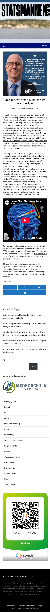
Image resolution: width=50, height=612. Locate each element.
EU (5, 412)
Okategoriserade (12, 457)
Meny (44, 45)
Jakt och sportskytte (13, 440)
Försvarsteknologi (12, 423)
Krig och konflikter (12, 446)
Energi (7, 407)
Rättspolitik (9, 468)
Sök (4, 360)
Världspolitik (9, 484)
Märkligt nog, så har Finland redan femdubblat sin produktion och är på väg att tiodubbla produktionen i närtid (25, 141)
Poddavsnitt (9, 462)
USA (6, 479)
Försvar (7, 418)
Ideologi (8, 429)
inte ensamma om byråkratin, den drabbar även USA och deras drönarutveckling (25, 256)
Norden (7, 451)
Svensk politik (10, 473)
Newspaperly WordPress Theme (25, 608)
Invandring (9, 434)
